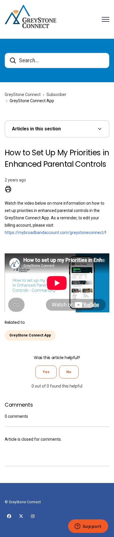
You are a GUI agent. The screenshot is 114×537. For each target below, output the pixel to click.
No (68, 372)
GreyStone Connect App (32, 100)
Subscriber (56, 94)
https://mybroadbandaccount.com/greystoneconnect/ (55, 232)
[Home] (32, 19)
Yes (46, 372)
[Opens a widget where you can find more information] (88, 526)
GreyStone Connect (23, 94)
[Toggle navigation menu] (105, 19)
